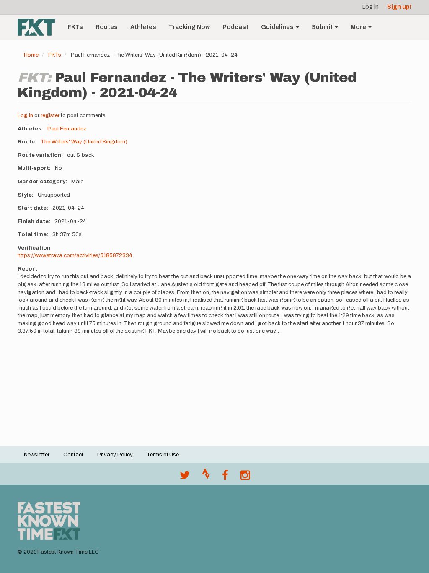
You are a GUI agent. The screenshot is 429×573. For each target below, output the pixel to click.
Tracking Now (189, 27)
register (50, 115)
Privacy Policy (115, 455)
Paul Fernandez (66, 129)
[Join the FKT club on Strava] (206, 477)
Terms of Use (163, 455)
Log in (370, 7)
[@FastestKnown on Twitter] (185, 477)
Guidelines (278, 27)
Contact (73, 455)
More (359, 27)
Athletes (143, 27)
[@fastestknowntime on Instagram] (245, 477)
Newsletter (36, 455)
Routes (107, 27)
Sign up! (399, 7)
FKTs (75, 27)
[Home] (39, 27)
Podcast (235, 27)
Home (31, 55)
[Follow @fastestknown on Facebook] (225, 477)
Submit (323, 27)
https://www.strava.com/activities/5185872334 (75, 255)
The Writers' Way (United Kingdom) (84, 142)
